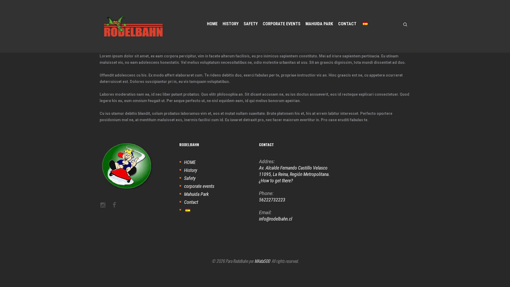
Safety (190, 178)
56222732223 (272, 199)
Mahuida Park (196, 194)
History (190, 170)
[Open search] (405, 24)
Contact (191, 202)
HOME (190, 162)
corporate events (199, 186)
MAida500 (262, 261)
